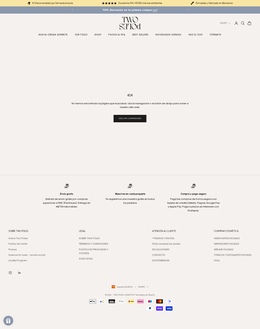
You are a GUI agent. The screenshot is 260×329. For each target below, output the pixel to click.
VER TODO (81, 34)
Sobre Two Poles (18, 238)
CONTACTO (158, 255)
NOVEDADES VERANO (168, 34)
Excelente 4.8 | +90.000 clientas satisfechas (140, 3)
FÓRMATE (215, 34)
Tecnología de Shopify (145, 295)
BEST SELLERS (140, 34)
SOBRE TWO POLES (89, 238)
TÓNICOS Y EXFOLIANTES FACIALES (233, 255)
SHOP (97, 34)
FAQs (217, 260)
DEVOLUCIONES (160, 249)
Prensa (12, 249)
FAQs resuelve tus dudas (166, 243)
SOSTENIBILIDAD (161, 260)
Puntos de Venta (17, 243)
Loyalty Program (17, 260)
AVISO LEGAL (86, 258)
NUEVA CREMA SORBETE (53, 34)
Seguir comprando (130, 118)
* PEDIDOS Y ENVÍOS (163, 238)
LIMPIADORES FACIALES (226, 243)
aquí (155, 10)
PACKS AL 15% (116, 34)
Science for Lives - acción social (26, 255)
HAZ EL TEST (196, 34)
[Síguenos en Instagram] (10, 272)
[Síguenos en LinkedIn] (19, 272)
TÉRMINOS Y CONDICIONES (93, 243)
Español (223, 23)
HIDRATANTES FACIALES (227, 238)
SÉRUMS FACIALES (223, 249)
